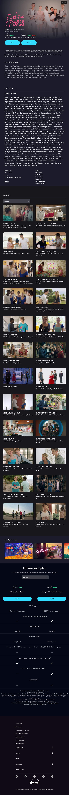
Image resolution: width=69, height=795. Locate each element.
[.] (17, 776)
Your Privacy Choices (20, 740)
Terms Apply (23, 690)
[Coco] (19, 551)
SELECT (12, 42)
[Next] (66, 551)
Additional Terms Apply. (36, 56)
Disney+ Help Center (53, 703)
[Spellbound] (48, 551)
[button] (34, 747)
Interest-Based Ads (20, 743)
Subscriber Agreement (20, 737)
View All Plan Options (11, 62)
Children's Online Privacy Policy (22, 730)
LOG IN (64, 2)
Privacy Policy (18, 727)
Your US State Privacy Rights (22, 733)
